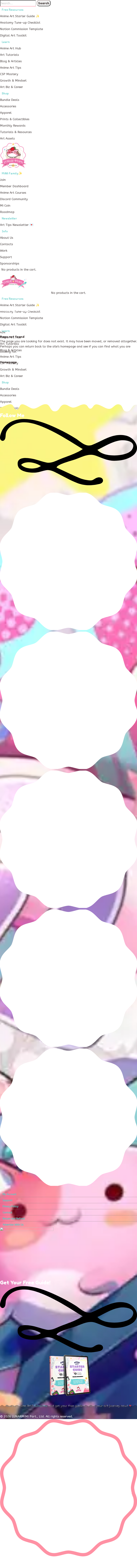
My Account (9, 1194)
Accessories (8, 106)
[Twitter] (68, 906)
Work (3, 250)
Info (5, 231)
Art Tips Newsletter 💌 (16, 225)
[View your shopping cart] (38, 270)
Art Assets (7, 138)
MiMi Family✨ (12, 173)
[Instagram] (68, 767)
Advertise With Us (13, 1224)
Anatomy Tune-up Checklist (20, 22)
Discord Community (14, 199)
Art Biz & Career (11, 87)
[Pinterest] (68, 1045)
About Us (6, 237)
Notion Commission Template (21, 29)
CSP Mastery (9, 74)
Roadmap (7, 212)
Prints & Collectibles (14, 119)
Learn (6, 42)
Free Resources (12, 10)
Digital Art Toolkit (13, 35)
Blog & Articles (11, 61)
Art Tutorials (9, 55)
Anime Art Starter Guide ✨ (19, 16)
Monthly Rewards (13, 125)
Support (6, 257)
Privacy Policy (10, 1206)
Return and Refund (14, 1218)
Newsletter (9, 218)
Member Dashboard (14, 186)
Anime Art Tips (10, 67)
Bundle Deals (9, 100)
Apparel (6, 112)
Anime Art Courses (13, 192)
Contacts (6, 244)
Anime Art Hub (10, 48)
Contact (7, 1212)
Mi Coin (5, 205)
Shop (5, 93)
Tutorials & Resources (16, 132)
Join (3, 180)
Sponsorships (9, 263)
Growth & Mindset (13, 80)
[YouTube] (68, 1184)
